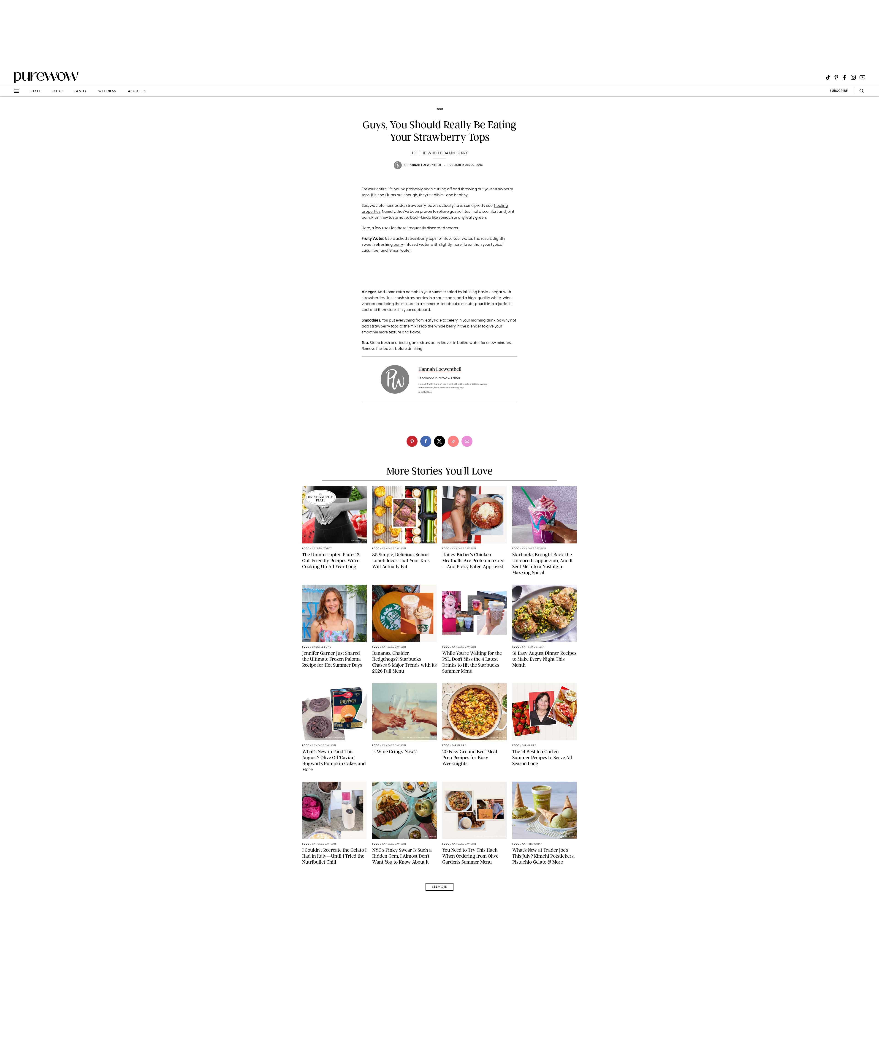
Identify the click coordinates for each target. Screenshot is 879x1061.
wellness (107, 91)
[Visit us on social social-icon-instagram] (853, 77)
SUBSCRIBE (839, 91)
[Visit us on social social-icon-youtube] (862, 77)
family (80, 91)
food (57, 91)
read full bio (425, 392)
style (35, 91)
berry (398, 245)
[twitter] (439, 441)
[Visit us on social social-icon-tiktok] (828, 77)
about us (137, 91)
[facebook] (425, 441)
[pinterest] (8, 59)
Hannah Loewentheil (425, 165)
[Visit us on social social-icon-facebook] (844, 77)
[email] (8, 109)
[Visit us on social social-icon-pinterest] (836, 77)
